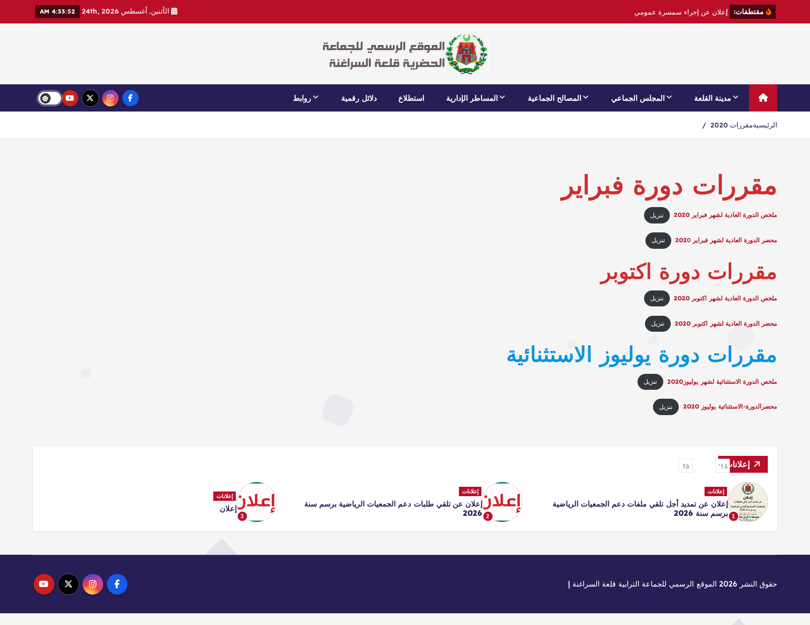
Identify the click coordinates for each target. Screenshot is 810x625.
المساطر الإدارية (472, 98)
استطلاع (411, 98)
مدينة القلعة (712, 98)
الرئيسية (765, 124)
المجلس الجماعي (638, 98)
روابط (302, 98)
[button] (723, 466)
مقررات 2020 (731, 124)
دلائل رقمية (359, 98)
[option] (650, 502)
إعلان (228, 508)
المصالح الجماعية (554, 98)
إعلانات (716, 491)
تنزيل (657, 215)
